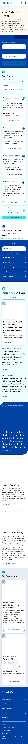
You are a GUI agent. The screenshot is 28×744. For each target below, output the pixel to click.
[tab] (7, 37)
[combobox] (14, 46)
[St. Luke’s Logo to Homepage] (7, 3)
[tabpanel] (14, 53)
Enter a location (5, 85)
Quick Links (5, 718)
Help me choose (15, 217)
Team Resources (6, 704)
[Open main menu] (25, 3)
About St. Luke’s (6, 699)
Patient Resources (7, 708)
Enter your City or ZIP (10, 141)
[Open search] (21, 3)
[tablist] (14, 37)
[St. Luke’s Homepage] (7, 692)
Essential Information (8, 713)
